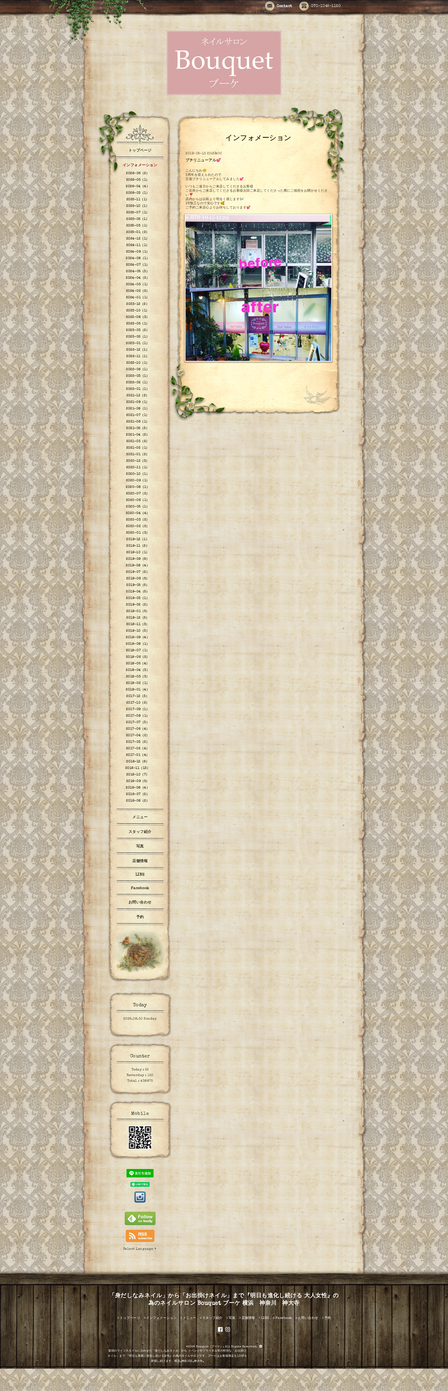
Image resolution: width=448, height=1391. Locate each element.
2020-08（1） (138, 487)
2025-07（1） (137, 212)
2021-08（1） (137, 408)
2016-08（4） (138, 787)
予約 (140, 917)
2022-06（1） (137, 369)
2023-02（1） (137, 336)
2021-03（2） (137, 441)
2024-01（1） (138, 297)
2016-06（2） (137, 801)
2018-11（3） (137, 624)
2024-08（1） (138, 258)
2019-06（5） (137, 578)
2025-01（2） (137, 232)
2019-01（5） (137, 611)
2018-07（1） (138, 650)
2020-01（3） (138, 533)
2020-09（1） (138, 480)
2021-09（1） (137, 402)
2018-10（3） (137, 631)
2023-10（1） (137, 310)
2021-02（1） (137, 448)
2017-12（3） (137, 696)
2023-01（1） (137, 343)
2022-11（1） (137, 356)
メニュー (140, 817)
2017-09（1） (137, 709)
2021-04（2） (137, 435)
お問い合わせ (140, 903)
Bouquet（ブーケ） (209, 1346)
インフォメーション (140, 165)
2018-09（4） (138, 637)
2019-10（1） (137, 552)
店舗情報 (140, 861)
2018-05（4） (138, 663)
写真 (140, 847)
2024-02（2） (138, 291)
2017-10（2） (137, 702)
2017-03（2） (137, 742)
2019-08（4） (138, 565)
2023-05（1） (137, 323)
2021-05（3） (137, 428)
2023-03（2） (137, 330)
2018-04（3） (138, 670)
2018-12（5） (137, 618)
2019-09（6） (137, 559)
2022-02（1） (137, 382)
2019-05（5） (137, 585)
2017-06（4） (138, 729)
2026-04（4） (138, 186)
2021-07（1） (137, 415)
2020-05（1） (137, 506)
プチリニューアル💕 (203, 160)
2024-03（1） (138, 284)
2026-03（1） (137, 193)
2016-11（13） (137, 768)
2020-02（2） (138, 526)
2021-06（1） (137, 421)
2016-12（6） (137, 761)
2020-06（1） (138, 500)
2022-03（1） (137, 376)
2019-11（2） (137, 546)
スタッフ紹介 (140, 832)
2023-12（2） (137, 304)
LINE (140, 875)
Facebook (140, 888)
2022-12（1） (137, 350)
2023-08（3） (138, 317)
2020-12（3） (137, 461)
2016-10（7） (137, 774)
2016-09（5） (137, 781)
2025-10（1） (137, 206)
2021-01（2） (137, 454)
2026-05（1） (137, 180)
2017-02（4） (138, 748)
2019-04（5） (137, 591)
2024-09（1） (138, 252)
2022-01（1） (137, 389)
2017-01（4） (138, 755)
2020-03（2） (138, 519)
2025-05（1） (137, 219)
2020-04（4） (138, 513)
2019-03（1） (137, 598)
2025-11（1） (137, 199)
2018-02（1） (138, 683)
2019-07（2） (137, 572)
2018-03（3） (138, 676)
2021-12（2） (137, 395)
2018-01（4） (138, 689)
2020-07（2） (138, 493)
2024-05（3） (137, 271)
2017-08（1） (138, 716)
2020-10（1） (137, 474)
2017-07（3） (137, 722)
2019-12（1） (137, 539)
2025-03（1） (137, 225)
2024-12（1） (137, 238)
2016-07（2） (137, 794)
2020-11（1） (137, 467)
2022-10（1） (137, 363)
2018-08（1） (138, 644)
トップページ (140, 151)
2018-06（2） (138, 657)
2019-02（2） (137, 604)
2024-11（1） (137, 245)
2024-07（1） (138, 265)
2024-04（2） (138, 278)
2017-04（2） (138, 735)
